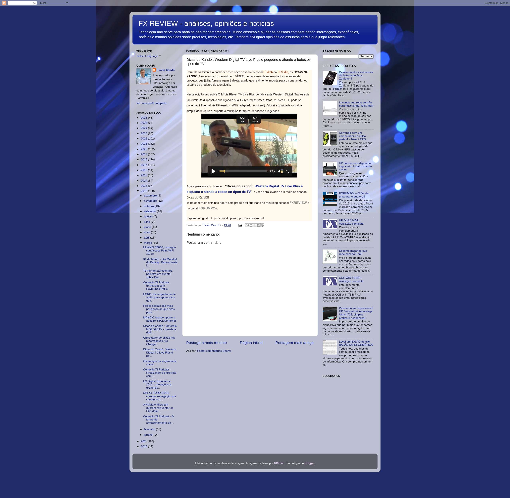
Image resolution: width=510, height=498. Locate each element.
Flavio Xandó (166, 70)
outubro (149, 206)
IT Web (268, 72)
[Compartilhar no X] (255, 225)
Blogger (309, 463)
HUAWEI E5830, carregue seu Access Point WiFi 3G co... (159, 250)
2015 (144, 175)
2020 (144, 149)
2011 (144, 441)
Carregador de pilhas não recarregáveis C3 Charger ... (159, 341)
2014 (144, 180)
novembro (151, 200)
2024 (144, 128)
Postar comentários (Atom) (214, 350)
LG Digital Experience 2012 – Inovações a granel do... (157, 384)
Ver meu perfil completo (151, 103)
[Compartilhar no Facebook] (259, 225)
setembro (150, 211)
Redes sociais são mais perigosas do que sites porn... (159, 309)
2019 (144, 154)
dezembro (151, 195)
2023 (144, 133)
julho (147, 221)
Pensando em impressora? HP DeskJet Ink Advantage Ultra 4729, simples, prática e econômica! (356, 313)
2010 (144, 446)
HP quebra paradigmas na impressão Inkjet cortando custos (355, 166)
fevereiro (150, 429)
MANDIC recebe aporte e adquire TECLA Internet (159, 319)
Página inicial (251, 343)
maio (147, 232)
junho (148, 227)
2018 (144, 159)
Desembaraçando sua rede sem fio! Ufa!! (353, 252)
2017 (144, 164)
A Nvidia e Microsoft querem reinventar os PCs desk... (158, 408)
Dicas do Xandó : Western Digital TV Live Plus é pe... (159, 352)
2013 (144, 185)
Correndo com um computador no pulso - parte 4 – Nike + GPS (353, 136)
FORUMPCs (207, 208)
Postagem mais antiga (295, 343)
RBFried (279, 463)
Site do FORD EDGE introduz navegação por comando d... (159, 396)
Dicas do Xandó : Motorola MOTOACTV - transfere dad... (160, 329)
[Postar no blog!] (251, 225)
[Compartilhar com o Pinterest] (262, 225)
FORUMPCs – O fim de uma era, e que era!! (354, 195)
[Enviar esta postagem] (240, 225)
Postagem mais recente (206, 343)
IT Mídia (283, 72)
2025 (144, 122)
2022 (144, 138)
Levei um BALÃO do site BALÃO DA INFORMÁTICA (356, 343)
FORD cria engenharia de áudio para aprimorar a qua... (159, 297)
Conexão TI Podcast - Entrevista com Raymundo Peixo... (157, 285)
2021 (144, 143)
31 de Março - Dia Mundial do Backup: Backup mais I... (160, 262)
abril (147, 237)
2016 (144, 170)
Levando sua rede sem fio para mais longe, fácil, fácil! (356, 104)
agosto (148, 216)
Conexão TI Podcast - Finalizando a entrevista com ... (159, 372)
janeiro (148, 434)
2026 (144, 117)
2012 (144, 191)
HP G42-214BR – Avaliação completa (351, 222)
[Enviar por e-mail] (247, 225)
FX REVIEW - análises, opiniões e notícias (206, 23)
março (148, 242)
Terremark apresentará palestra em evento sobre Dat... (158, 274)
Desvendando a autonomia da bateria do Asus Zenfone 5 (356, 75)
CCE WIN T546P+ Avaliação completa (351, 279)
